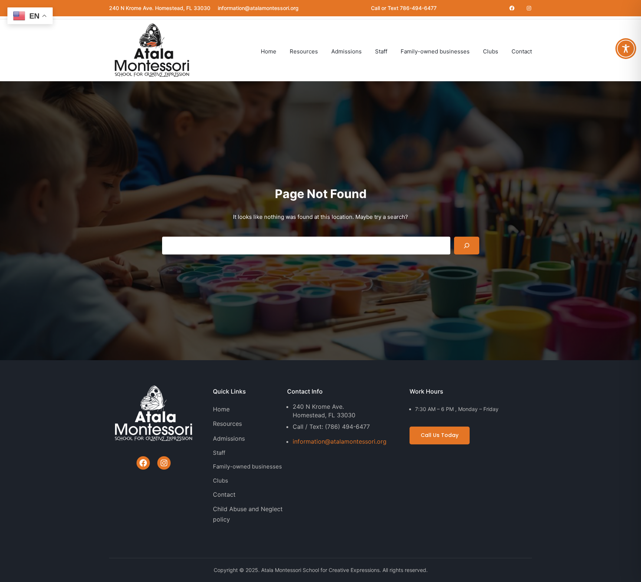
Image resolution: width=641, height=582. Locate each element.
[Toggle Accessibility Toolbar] (625, 48)
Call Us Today (439, 435)
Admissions (229, 438)
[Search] (466, 245)
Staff (219, 452)
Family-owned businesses (247, 466)
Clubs (220, 480)
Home (221, 409)
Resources (227, 423)
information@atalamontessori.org (340, 441)
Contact (224, 494)
